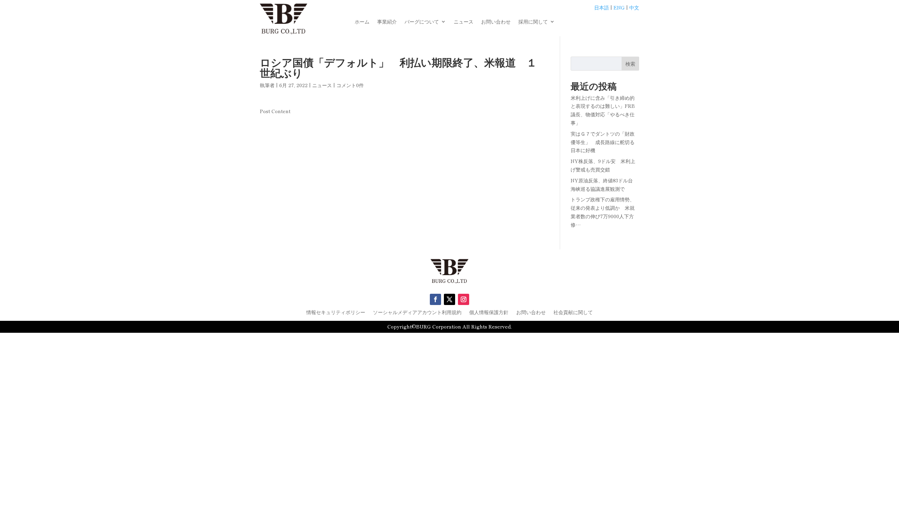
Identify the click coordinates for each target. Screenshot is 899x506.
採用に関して (533, 22)
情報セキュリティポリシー (335, 313)
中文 (634, 7)
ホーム (362, 22)
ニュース (463, 22)
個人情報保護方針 (488, 313)
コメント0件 (350, 85)
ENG (619, 7)
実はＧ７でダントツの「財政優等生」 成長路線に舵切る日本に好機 (603, 142)
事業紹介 (387, 22)
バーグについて (422, 22)
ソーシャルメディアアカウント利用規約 (417, 313)
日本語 (601, 7)
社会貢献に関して (573, 313)
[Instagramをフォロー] (463, 299)
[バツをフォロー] (449, 299)
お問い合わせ (496, 22)
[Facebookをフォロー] (435, 299)
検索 (630, 63)
